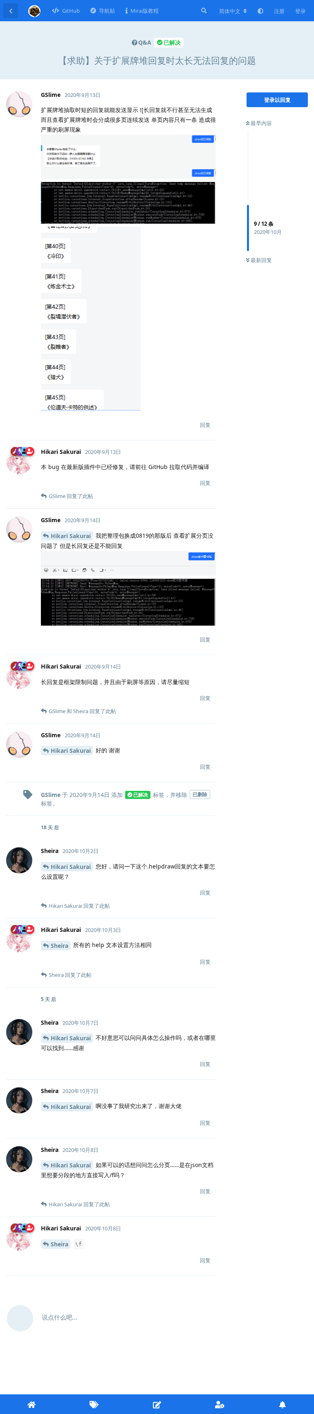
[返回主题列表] (10, 10)
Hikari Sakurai (71, 536)
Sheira (59, 945)
